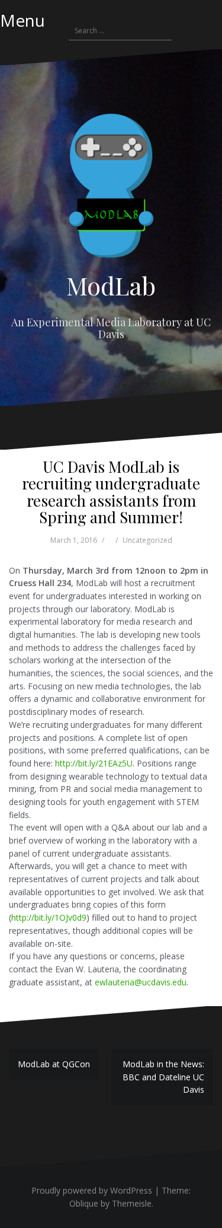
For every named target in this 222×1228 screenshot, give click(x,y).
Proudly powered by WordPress (91, 1190)
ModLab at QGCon (54, 1064)
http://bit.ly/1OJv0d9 (48, 917)
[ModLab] (111, 189)
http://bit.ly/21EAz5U (94, 763)
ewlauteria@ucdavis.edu (140, 982)
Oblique (83, 1203)
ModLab (111, 285)
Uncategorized (147, 540)
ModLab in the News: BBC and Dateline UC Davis (163, 1076)
